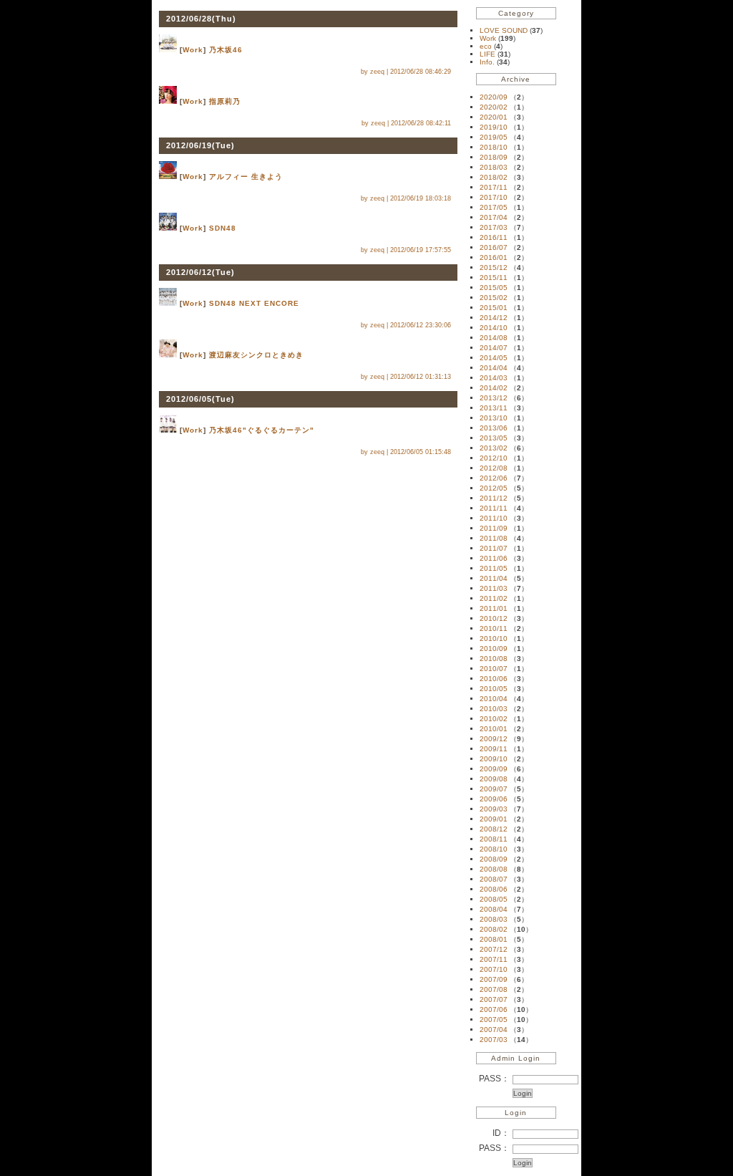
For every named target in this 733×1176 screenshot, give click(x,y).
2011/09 (494, 528)
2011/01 (494, 608)
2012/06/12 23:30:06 (420, 325)
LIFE (488, 54)
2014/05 (494, 358)
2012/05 (494, 488)
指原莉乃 (225, 101)
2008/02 (494, 929)
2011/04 (494, 578)
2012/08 (494, 468)
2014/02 (494, 388)
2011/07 (494, 548)
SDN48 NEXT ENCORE (254, 303)
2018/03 (494, 167)
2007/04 (494, 1029)
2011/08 (494, 538)
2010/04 (494, 699)
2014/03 (494, 378)
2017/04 (494, 217)
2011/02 (494, 598)
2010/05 (494, 689)
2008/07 (494, 879)
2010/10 (494, 638)
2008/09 (494, 859)
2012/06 (494, 478)
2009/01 (494, 819)
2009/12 (494, 739)
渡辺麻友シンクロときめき (256, 355)
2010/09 (494, 648)
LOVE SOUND (505, 30)
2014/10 (494, 328)
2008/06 (494, 889)
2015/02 (494, 298)
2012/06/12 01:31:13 (420, 376)
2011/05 (494, 568)
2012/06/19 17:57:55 (420, 250)
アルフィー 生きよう (246, 176)
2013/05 (494, 438)
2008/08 (494, 869)
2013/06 (494, 428)
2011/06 (494, 558)
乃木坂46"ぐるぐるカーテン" (261, 430)
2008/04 (494, 909)
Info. (488, 62)
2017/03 (494, 227)
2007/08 (494, 989)
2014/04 (494, 368)
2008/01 (494, 939)
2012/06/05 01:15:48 (420, 452)
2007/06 (494, 1009)
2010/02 (494, 719)
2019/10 (494, 127)
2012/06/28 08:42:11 (421, 123)
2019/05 (494, 137)
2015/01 (494, 308)
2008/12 (494, 829)
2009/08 (494, 779)
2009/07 (494, 789)
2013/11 (494, 408)
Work (193, 50)
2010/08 (494, 658)
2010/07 (494, 669)
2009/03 (494, 809)
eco (487, 46)
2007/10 (494, 969)
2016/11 (494, 237)
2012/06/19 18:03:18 (420, 198)
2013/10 (494, 418)
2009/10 (494, 759)
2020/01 (494, 117)
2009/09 (494, 769)
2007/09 (494, 979)
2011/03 (494, 588)
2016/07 (494, 247)
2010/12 (494, 618)
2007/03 (494, 1040)
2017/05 (494, 207)
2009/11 (494, 749)
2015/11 (494, 277)
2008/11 (494, 839)
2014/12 (494, 318)
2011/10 (494, 518)
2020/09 (494, 97)
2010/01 (494, 729)
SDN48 (222, 228)
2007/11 (494, 959)
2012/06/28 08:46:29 (420, 71)
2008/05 (494, 899)
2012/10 (494, 458)
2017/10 (494, 197)
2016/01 (494, 257)
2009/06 (494, 799)
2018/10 (494, 147)
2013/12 (494, 398)
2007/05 (494, 1019)
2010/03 (494, 709)
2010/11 (494, 628)
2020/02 (494, 107)
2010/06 (494, 679)
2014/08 (494, 338)
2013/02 (494, 448)
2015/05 (494, 287)
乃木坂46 (226, 50)
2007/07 (494, 999)
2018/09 (494, 157)
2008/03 (494, 919)
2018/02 (494, 177)
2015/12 (494, 267)
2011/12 (494, 498)
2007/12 (494, 949)
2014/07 (494, 348)
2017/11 (494, 187)
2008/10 (494, 849)
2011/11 (494, 508)
